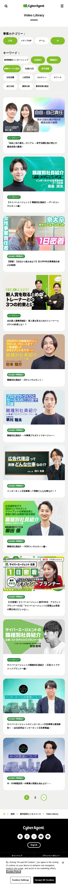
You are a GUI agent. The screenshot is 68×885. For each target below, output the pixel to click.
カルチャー (42, 77)
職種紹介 (54, 60)
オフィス (58, 77)
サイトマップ (17, 856)
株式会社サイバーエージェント (34, 6)
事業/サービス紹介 (12, 69)
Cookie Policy (13, 871)
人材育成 (26, 77)
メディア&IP (26, 41)
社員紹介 (38, 60)
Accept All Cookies (44, 880)
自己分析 (10, 86)
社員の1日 (29, 69)
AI (58, 41)
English (34, 845)
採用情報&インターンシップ (16, 60)
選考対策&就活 (42, 86)
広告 (10, 41)
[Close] (62, 862)
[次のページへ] (43, 797)
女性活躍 (10, 77)
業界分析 (26, 86)
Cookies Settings (20, 880)
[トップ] (4, 814)
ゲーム (42, 41)
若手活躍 (45, 69)
